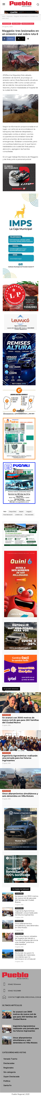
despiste (21, 511)
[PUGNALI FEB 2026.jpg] (20, 483)
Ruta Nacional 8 (7, 514)
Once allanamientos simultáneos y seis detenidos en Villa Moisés (20, 794)
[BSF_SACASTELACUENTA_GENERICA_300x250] (20, 869)
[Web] (20, 668)
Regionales (16, 23)
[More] (28, 38)
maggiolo (28, 511)
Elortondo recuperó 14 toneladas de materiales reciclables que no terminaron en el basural (25, 956)
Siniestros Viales (27, 23)
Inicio (3, 16)
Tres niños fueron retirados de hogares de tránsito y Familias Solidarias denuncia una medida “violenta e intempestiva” (26, 940)
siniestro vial (18, 514)
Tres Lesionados (29, 514)
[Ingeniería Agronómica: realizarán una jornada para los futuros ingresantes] (20, 740)
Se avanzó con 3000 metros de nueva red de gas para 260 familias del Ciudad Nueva (20, 720)
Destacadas (10, 16)
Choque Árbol (12, 511)
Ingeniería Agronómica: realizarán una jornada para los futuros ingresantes (20, 758)
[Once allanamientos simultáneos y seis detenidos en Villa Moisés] (20, 778)
